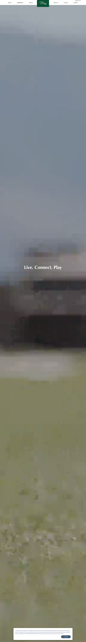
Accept (65, 636)
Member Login (78, 0)
